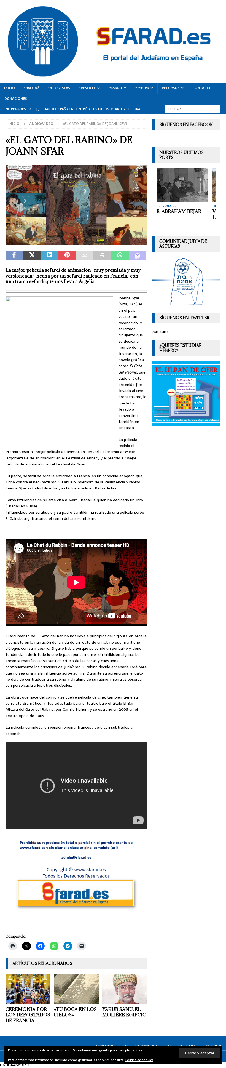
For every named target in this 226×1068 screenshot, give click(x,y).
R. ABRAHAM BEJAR (179, 211)
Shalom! (31, 88)
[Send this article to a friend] (84, 255)
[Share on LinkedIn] (49, 255)
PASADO (115, 88)
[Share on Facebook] (14, 255)
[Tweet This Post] (32, 255)
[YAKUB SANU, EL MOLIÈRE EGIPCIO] (124, 989)
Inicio (9, 88)
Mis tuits (160, 332)
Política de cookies (139, 1060)
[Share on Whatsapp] (120, 255)
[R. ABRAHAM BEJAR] (182, 185)
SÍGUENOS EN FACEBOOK (186, 124)
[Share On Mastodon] (137, 255)
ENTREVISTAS (58, 88)
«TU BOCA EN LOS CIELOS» (75, 1012)
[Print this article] (102, 255)
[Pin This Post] (67, 255)
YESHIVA (142, 88)
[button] (76, 205)
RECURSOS (170, 88)
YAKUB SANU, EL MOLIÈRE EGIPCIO (124, 1012)
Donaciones (15, 99)
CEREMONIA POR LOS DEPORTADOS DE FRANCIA (28, 1015)
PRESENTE (87, 88)
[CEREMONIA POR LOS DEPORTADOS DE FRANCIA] (28, 989)
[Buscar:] (192, 109)
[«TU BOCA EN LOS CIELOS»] (76, 989)
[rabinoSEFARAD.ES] (76, 242)
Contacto (202, 88)
